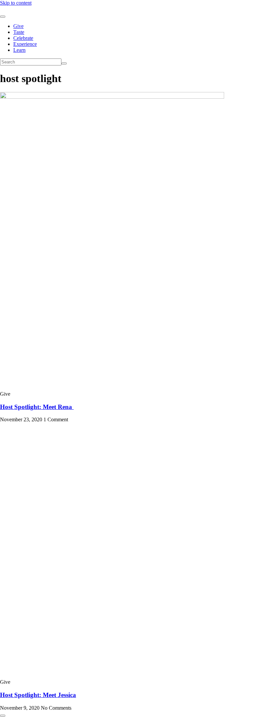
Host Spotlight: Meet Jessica (38, 694)
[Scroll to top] (2, 716)
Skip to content (16, 3)
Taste (18, 32)
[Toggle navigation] (2, 17)
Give (18, 26)
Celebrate (23, 38)
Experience (25, 44)
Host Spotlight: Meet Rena (37, 406)
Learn (19, 50)
